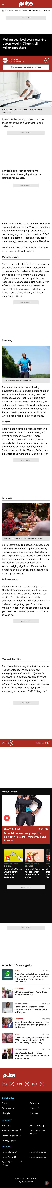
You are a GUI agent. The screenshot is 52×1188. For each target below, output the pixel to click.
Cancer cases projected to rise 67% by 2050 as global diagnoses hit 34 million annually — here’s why (32, 1040)
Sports (33, 1103)
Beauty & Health (21, 11)
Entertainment (22, 1003)
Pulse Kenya (8, 1157)
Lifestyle (10, 11)
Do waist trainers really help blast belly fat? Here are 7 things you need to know (25, 837)
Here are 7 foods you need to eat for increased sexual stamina (34, 873)
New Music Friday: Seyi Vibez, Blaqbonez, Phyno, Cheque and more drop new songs (32, 1055)
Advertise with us (10, 1130)
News (17, 971)
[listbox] (27, 865)
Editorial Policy (37, 1125)
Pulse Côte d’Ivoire (7, 1163)
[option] (13, 866)
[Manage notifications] (47, 1183)
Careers (33, 1108)
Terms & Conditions (11, 1135)
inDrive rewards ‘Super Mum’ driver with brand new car (31, 993)
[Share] (46, 60)
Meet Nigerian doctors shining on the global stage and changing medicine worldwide (32, 1024)
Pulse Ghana (8, 1152)
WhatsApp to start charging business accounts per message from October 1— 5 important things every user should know (32, 978)
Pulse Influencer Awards (37, 1132)
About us (6, 1125)
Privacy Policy (9, 1140)
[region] (26, 865)
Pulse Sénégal (36, 1152)
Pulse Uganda (36, 1157)
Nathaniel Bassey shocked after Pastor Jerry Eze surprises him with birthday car (31, 1009)
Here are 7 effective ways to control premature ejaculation (13, 873)
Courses (34, 1113)
